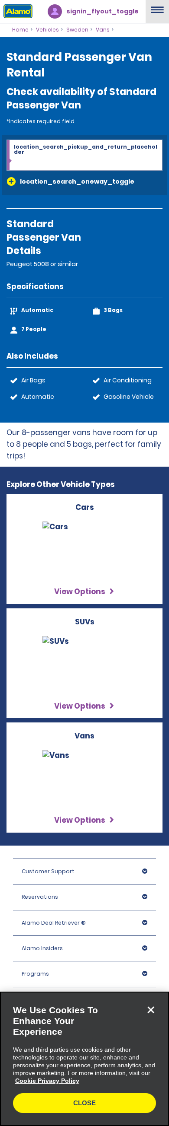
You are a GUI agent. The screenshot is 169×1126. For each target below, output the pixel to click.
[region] (84, 1059)
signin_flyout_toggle (102, 11)
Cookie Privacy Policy (47, 1080)
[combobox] (84, 155)
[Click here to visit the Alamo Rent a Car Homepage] (16, 11)
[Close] (151, 1010)
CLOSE (84, 1103)
